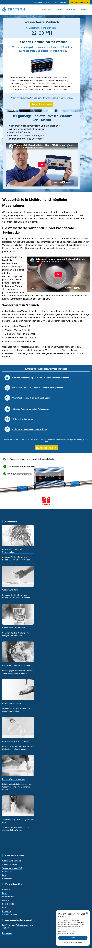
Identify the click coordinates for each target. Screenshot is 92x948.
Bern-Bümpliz (8, 904)
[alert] (73, 928)
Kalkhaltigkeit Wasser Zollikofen (15, 741)
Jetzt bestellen (60, 2)
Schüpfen (6, 911)
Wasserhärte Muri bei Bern (13, 628)
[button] (73, 942)
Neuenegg (6, 900)
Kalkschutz (7, 871)
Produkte (46, 9)
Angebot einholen (43, 104)
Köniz (4, 893)
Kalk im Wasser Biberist (12, 703)
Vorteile (58, 9)
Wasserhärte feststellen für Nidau (16, 665)
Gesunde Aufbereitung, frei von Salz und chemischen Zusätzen (40, 378)
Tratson (5, 928)
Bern (4, 907)
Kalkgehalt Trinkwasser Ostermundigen (12, 550)
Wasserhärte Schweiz (11, 861)
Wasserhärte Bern (10, 590)
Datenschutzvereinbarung (66, 933)
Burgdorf (6, 889)
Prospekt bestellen (42, 2)
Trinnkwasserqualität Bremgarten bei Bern (18, 820)
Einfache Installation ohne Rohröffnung (29, 429)
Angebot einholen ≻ (79, 2)
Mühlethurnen (8, 897)
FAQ (4, 875)
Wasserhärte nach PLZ (12, 868)
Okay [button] (73, 938)
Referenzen (71, 9)
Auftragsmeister (22, 925)
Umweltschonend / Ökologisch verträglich (31, 398)
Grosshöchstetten (9, 914)
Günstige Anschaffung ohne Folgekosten (30, 409)
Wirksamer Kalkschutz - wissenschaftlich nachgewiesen (37, 388)
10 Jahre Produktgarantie (23, 419)
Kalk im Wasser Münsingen (13, 779)
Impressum (7, 933)
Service (84, 9)
